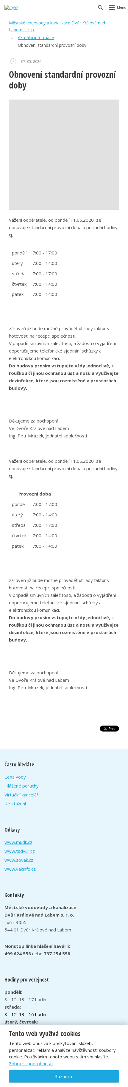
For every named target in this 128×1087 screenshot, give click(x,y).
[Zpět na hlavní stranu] (18, 7)
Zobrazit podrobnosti (31, 1063)
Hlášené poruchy (21, 786)
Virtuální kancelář (21, 795)
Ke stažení (15, 804)
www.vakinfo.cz (20, 869)
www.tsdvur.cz (19, 851)
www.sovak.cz (18, 860)
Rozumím (64, 1076)
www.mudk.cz (18, 842)
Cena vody (15, 777)
